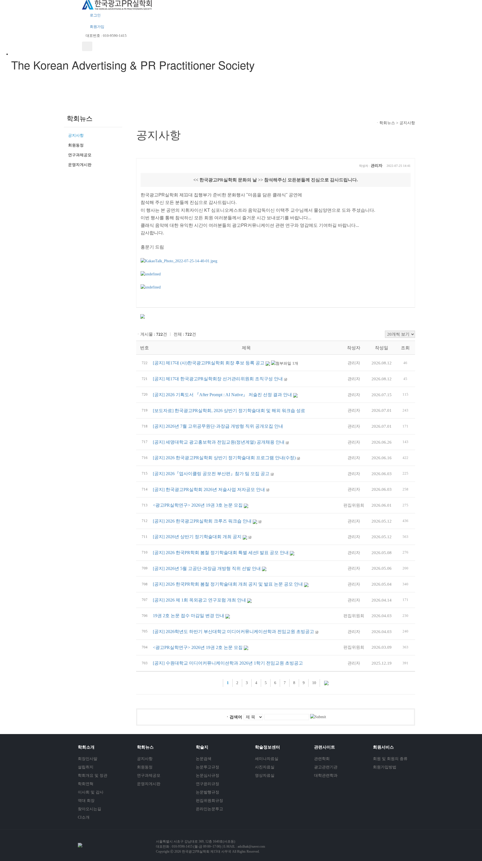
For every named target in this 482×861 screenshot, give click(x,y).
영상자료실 (264, 775)
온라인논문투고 (209, 809)
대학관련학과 (326, 775)
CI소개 (84, 817)
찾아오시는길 (89, 809)
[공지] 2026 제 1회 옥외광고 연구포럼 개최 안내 (199, 600)
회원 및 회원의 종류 (390, 759)
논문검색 (203, 759)
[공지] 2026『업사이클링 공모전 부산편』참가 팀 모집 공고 (211, 473)
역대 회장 (86, 801)
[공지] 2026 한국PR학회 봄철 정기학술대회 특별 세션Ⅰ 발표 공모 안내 (221, 552)
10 (314, 683)
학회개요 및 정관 (92, 775)
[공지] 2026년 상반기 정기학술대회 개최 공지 (197, 536)
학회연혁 (85, 784)
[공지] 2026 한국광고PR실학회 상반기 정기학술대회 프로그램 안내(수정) (224, 457)
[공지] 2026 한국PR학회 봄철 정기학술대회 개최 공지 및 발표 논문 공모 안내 (228, 584)
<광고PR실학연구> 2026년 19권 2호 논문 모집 (198, 647)
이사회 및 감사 (90, 792)
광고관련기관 (326, 767)
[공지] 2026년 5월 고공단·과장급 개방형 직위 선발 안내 (207, 568)
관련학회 (322, 759)
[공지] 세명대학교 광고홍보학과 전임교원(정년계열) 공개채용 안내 (219, 442)
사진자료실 (264, 767)
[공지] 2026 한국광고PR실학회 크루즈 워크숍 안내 (202, 521)
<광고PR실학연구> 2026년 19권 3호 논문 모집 (198, 505)
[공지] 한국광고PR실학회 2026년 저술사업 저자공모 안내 (209, 489)
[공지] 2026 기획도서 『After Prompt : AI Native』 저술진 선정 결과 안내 (222, 394)
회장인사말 (87, 759)
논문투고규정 (207, 767)
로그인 (95, 15)
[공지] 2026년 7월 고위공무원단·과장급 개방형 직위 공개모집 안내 (218, 426)
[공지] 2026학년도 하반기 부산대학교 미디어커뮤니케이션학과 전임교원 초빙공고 (233, 631)
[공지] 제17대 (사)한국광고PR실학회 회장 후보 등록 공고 (208, 362)
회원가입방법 (384, 767)
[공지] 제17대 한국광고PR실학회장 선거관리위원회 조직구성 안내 (218, 378)
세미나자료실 (266, 759)
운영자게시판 (79, 165)
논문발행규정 (207, 792)
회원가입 (96, 27)
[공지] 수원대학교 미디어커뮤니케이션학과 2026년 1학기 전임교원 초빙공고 (228, 663)
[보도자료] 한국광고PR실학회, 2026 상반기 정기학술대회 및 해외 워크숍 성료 (229, 410)
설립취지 (85, 767)
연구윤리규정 (207, 784)
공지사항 (76, 135)
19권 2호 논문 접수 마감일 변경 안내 (188, 615)
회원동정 (76, 145)
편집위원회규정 (209, 801)
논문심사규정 (207, 775)
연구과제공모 (79, 155)
